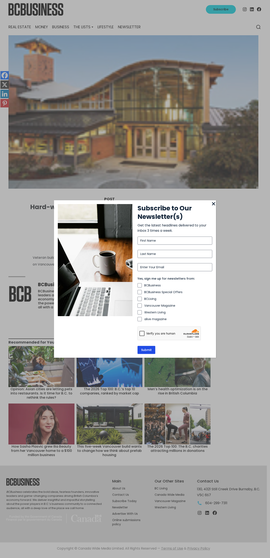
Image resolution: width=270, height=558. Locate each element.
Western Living (155, 312)
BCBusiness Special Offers (163, 292)
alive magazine (155, 319)
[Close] (213, 204)
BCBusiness (152, 285)
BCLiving (150, 299)
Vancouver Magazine (159, 305)
